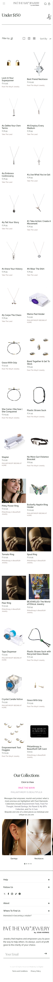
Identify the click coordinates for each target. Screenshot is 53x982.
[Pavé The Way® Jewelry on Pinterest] (19, 894)
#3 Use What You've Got (38, 174)
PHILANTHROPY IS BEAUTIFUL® (26, 792)
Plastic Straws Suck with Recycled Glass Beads (39, 652)
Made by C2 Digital (36, 967)
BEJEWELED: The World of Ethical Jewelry (38, 602)
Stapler (5, 457)
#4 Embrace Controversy (8, 174)
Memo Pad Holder (36, 314)
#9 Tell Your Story (10, 222)
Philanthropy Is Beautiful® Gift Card (37, 747)
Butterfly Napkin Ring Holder (37, 505)
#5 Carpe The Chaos (11, 315)
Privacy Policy (36, 971)
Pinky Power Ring (10, 506)
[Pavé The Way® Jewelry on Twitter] (4, 894)
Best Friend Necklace (37, 79)
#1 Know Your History (12, 269)
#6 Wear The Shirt (35, 269)
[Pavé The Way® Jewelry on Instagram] (12, 894)
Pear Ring (6, 603)
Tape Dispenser (9, 651)
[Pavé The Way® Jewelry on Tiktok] (16, 894)
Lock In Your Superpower (8, 79)
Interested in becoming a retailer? (17, 916)
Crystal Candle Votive (12, 699)
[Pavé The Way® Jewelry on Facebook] (8, 894)
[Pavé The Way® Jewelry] (26, 3)
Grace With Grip (9, 362)
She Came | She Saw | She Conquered (12, 410)
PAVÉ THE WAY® (26, 788)
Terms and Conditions (20, 971)
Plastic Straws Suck (36, 410)
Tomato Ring (8, 554)
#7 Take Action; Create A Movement (39, 222)
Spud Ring (32, 554)
